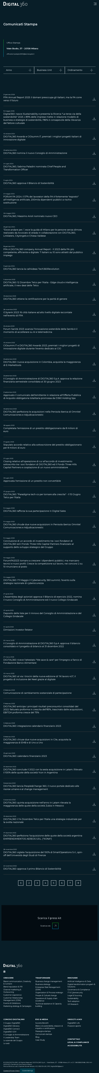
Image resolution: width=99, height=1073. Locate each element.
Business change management (48, 981)
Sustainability (72, 998)
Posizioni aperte (74, 1026)
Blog (37, 1037)
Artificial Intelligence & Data (79, 981)
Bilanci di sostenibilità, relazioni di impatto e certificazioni (49, 1027)
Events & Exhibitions (12, 1003)
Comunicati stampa (43, 1034)
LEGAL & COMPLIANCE (78, 1042)
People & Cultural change (46, 995)
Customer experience (12, 995)
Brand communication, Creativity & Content (17, 982)
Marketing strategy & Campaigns (17, 1006)
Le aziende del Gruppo (12, 1040)
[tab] (18, 70)
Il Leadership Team (11, 1037)
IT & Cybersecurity (75, 992)
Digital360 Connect (11, 1029)
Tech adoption (73, 1001)
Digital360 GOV (9, 1032)
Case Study (40, 1040)
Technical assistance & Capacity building (48, 1005)
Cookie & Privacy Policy (11, 1071)
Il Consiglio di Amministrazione (16, 1035)
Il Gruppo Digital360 (11, 1023)
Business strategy (42, 984)
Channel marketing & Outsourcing (12, 991)
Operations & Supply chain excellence (46, 999)
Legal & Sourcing (74, 995)
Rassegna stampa (43, 1031)
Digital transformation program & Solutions (81, 985)
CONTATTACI (73, 1039)
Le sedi (6, 1043)
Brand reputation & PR (12, 987)
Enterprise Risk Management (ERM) (47, 988)
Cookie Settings (27, 1071)
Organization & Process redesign (49, 992)
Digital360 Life (73, 1023)
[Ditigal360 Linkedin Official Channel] (4, 972)
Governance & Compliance (78, 990)
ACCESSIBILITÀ (74, 1045)
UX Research (72, 1004)
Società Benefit (42, 1023)
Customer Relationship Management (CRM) (13, 999)
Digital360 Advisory (11, 1026)
